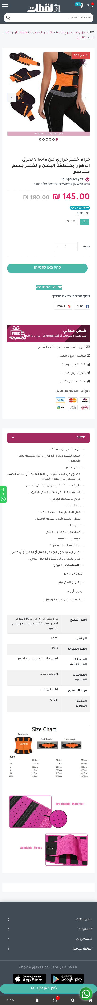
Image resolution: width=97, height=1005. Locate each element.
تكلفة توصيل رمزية (74, 364)
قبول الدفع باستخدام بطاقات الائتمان (61, 347)
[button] (57, 139)
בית (92, 33)
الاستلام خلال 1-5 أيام (73, 381)
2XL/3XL (71, 221)
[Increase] (57, 246)
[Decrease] (74, 246)
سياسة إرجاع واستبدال (71, 356)
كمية (86, 247)
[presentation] (85, 97)
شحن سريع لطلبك (74, 373)
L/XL (84, 221)
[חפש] (8, 17)
